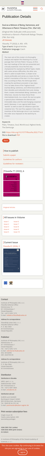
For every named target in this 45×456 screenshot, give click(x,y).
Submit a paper (9, 155)
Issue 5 (6, 232)
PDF (18, 135)
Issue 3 (6, 227)
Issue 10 (17, 232)
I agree (22, 452)
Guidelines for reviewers (13, 163)
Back (6, 140)
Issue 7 (16, 224)
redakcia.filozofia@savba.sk (16, 315)
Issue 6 (16, 221)
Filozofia (12, 8)
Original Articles (9, 207)
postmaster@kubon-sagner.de (18, 405)
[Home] (3, 9)
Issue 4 (6, 229)
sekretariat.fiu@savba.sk (15, 351)
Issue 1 (6, 221)
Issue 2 (6, 224)
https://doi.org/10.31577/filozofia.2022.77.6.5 (24, 132)
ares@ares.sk (11, 390)
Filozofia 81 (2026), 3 (11, 246)
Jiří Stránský (7, 40)
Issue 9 (16, 229)
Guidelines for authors (12, 159)
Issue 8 (16, 227)
